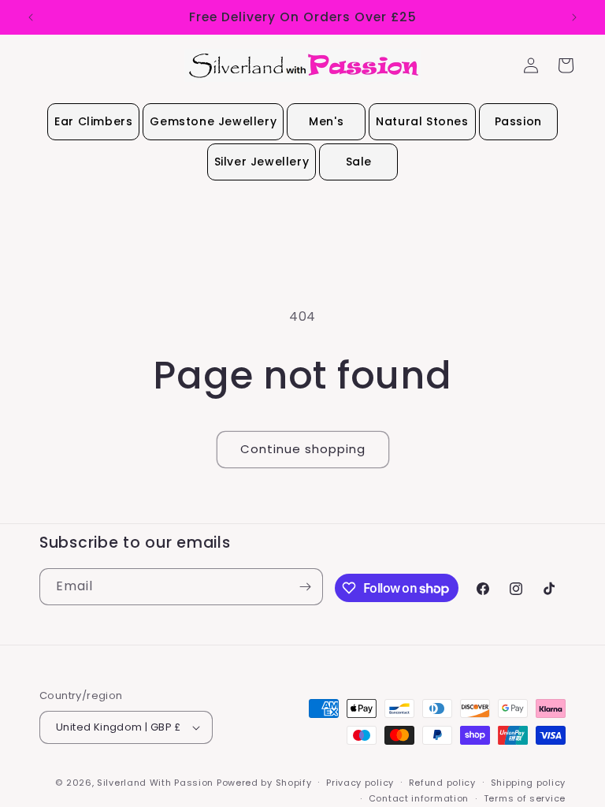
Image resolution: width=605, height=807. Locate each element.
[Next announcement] (574, 17)
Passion (518, 121)
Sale (359, 161)
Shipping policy (528, 782)
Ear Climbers (93, 121)
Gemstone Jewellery (213, 121)
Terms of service (525, 798)
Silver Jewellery (262, 161)
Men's (326, 121)
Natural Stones (422, 121)
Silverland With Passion (155, 782)
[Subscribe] (305, 586)
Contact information (419, 798)
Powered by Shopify (264, 782)
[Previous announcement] (30, 17)
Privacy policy (360, 782)
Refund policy (442, 782)
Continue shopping (303, 449)
